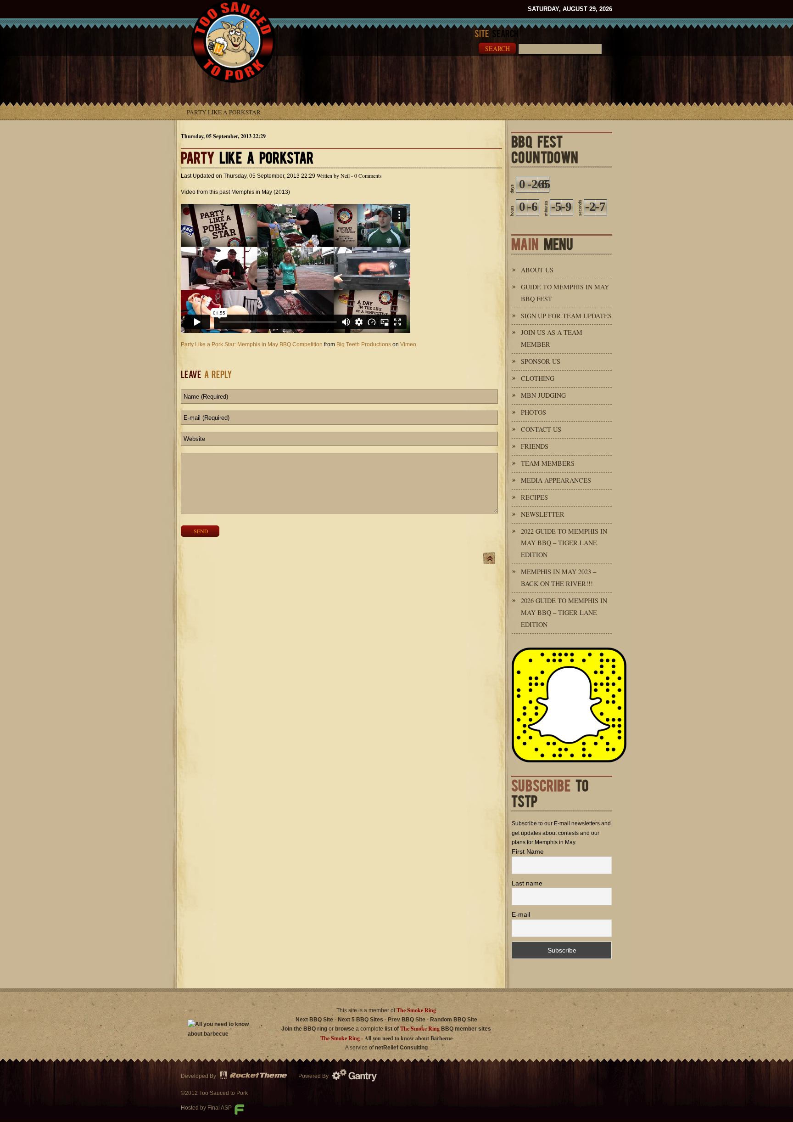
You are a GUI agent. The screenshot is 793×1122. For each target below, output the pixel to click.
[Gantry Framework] (357, 1076)
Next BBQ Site (314, 1019)
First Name (528, 851)
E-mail (521, 914)
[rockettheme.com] (254, 1076)
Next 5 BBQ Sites (360, 1019)
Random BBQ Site (453, 1019)
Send (201, 531)
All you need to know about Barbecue (408, 1038)
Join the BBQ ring (304, 1029)
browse (344, 1029)
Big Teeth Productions (363, 344)
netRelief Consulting (401, 1047)
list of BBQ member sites (438, 1029)
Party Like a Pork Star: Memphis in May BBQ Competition (252, 344)
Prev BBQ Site (406, 1019)
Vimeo (408, 344)
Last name (527, 883)
